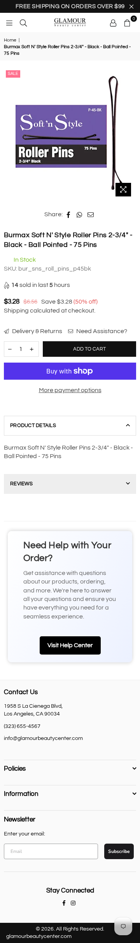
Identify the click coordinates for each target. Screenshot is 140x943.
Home (10, 40)
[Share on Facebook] (69, 214)
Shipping (16, 310)
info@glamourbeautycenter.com (43, 738)
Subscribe (119, 851)
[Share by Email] (91, 214)
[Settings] (113, 22)
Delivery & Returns (36, 331)
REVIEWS (21, 483)
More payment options (70, 390)
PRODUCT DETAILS (33, 425)
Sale (13, 73)
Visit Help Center (70, 645)
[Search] (23, 22)
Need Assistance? (101, 331)
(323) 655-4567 (22, 726)
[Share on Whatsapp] (79, 214)
